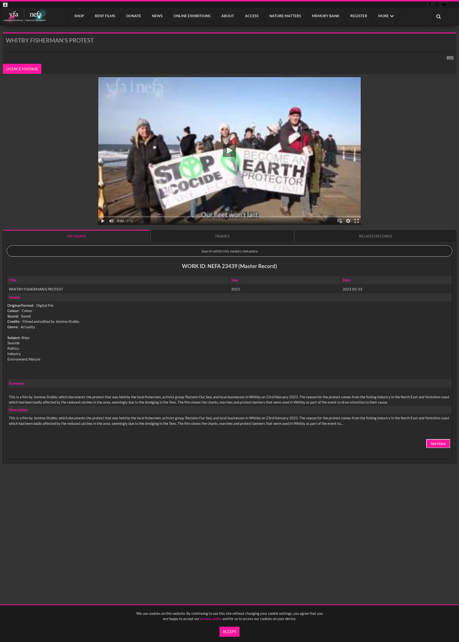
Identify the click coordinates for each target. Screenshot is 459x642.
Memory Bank (325, 16)
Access (252, 16)
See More (438, 443)
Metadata (76, 236)
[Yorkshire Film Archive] (25, 16)
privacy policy (211, 618)
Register (358, 16)
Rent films (105, 16)
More (383, 16)
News (157, 16)
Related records (375, 236)
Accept (229, 631)
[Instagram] (437, 4)
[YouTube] (444, 4)
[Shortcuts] (450, 57)
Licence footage (22, 69)
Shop (79, 16)
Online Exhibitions (192, 16)
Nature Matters (285, 16)
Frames (222, 236)
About (228, 16)
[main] (229, 260)
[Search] (439, 16)
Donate (133, 16)
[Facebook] (429, 4)
